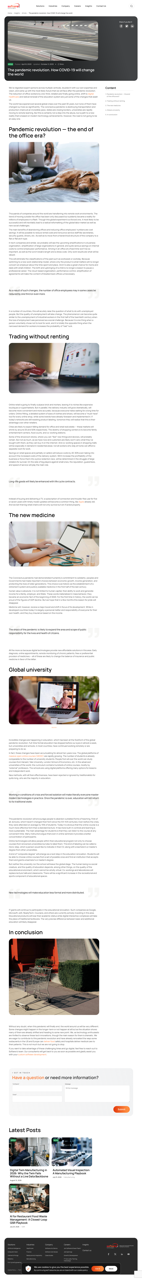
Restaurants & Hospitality (34, 1255)
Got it (97, 1268)
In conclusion (112, 114)
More (111, 1268)
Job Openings (68, 1252)
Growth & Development (71, 1255)
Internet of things (13, 1255)
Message (68, 1084)
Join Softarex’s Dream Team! (72, 1248)
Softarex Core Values (51, 1252)
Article (24, 13)
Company (66, 6)
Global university (113, 110)
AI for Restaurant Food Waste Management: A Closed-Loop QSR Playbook (28, 1219)
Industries (53, 6)
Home (10, 13)
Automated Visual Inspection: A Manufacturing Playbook (71, 1171)
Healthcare (30, 1248)
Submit (121, 1109)
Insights (88, 6)
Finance (29, 1252)
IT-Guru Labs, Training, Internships (70, 1260)
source (54, 727)
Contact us (87, 1250)
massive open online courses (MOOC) (26, 756)
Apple (81, 501)
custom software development (32, 1054)
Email (15, 1094)
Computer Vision (13, 1252)
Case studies (49, 1255)
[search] (131, 6)
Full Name (16, 1084)
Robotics (10, 1259)
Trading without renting (116, 101)
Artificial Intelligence (14, 1248)
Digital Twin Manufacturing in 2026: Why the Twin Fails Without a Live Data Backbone (29, 1173)
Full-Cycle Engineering (14, 1262)
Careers (77, 6)
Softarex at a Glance (51, 1248)
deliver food (49, 1041)
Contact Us (101, 6)
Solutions (40, 6)
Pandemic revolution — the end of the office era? (118, 95)
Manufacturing (31, 1259)
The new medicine (113, 105)
